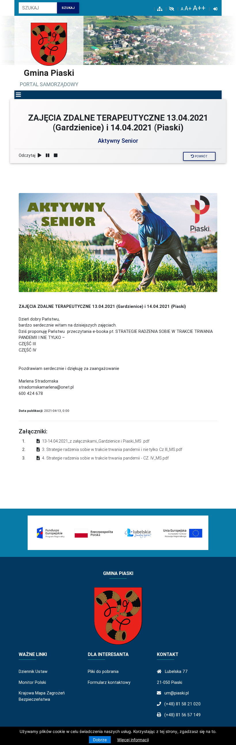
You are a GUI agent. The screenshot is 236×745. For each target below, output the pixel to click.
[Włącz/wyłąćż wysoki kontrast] (171, 8)
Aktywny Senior (118, 140)
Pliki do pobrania (103, 671)
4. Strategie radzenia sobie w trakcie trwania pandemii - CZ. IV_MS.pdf (105, 458)
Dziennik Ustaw (33, 671)
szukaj (68, 8)
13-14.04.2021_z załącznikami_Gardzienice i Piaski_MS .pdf (95, 441)
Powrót (201, 156)
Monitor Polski (32, 682)
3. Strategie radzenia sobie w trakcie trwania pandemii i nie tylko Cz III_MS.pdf (112, 449)
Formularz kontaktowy (109, 682)
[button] (18, 94)
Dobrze (100, 739)
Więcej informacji (133, 739)
